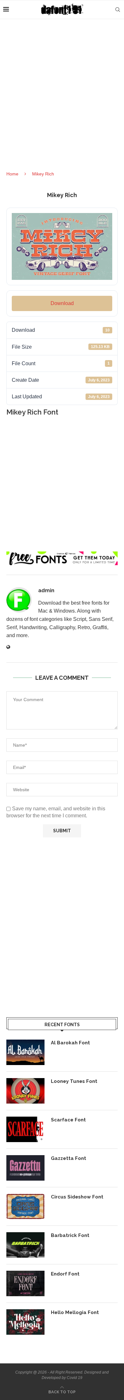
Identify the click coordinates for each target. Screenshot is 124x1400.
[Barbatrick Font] (25, 1245)
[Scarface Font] (25, 1129)
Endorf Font (65, 1274)
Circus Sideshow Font (77, 1197)
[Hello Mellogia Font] (25, 1322)
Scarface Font (68, 1120)
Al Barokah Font (70, 1043)
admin (46, 590)
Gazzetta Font (68, 1158)
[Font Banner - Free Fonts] (62, 554)
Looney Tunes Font (74, 1081)
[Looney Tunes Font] (25, 1091)
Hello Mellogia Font (75, 1312)
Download (62, 303)
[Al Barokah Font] (25, 1052)
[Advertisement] (62, 100)
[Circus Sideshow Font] (25, 1206)
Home (12, 173)
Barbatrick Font (70, 1235)
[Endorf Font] (25, 1283)
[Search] (117, 9)
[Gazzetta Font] (25, 1168)
